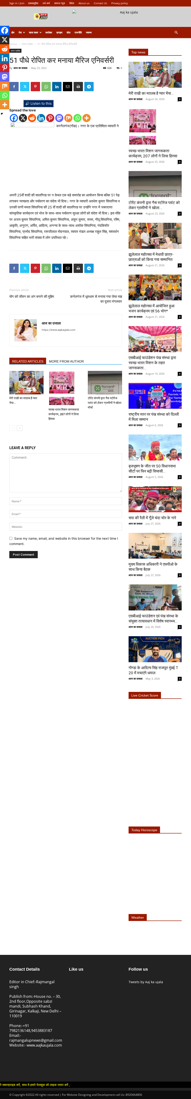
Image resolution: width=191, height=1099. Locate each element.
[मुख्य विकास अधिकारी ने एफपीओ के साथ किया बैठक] (155, 546)
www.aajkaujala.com (44, 1045)
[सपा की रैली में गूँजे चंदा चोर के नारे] (155, 499)
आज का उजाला (20, 68)
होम (12, 32)
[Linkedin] (56, 86)
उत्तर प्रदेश (27, 44)
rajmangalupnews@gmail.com (35, 1040)
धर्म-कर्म (46, 3)
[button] (176, 32)
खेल (68, 32)
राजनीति (78, 32)
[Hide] (2, 114)
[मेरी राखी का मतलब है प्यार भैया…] (26, 382)
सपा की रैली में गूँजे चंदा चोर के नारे (152, 517)
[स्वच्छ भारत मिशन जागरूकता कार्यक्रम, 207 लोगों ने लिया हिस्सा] (65, 388)
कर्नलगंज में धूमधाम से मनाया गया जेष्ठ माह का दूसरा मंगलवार (96, 299)
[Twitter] (24, 86)
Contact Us (100, 3)
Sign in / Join (16, 3)
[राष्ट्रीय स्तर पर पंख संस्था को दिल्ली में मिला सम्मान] (155, 396)
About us (83, 3)
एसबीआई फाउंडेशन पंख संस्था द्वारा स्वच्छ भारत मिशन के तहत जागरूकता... (152, 362)
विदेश (71, 3)
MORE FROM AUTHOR (66, 361)
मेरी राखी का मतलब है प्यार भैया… (151, 93)
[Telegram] (89, 86)
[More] (86, 118)
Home (13, 44)
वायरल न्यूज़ (59, 3)
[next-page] (20, 428)
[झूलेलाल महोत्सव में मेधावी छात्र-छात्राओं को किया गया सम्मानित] (155, 236)
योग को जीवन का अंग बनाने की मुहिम (31, 297)
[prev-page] (12, 428)
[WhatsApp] (46, 86)
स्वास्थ (89, 32)
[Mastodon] (59, 118)
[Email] (67, 86)
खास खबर (33, 32)
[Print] (78, 86)
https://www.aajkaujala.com (58, 329)
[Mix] (68, 118)
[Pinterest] (35, 86)
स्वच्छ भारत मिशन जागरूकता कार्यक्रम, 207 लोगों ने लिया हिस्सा (63, 414)
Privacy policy (119, 3)
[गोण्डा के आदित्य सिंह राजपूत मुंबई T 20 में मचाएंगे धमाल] (155, 649)
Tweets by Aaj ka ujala (146, 982)
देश (20, 32)
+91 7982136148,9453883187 (30, 1028)
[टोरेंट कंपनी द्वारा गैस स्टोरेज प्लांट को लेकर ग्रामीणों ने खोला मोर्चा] (105, 382)
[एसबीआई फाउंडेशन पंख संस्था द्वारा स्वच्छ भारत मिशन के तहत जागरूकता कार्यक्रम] (155, 339)
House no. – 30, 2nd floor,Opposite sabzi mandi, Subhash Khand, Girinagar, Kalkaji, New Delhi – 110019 (35, 1006)
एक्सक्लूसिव (33, 3)
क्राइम (59, 32)
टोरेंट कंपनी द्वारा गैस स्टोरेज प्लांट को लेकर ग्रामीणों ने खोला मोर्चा (104, 402)
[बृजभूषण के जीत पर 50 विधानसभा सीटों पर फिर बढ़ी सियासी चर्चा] (155, 447)
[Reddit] (32, 118)
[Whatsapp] (77, 118)
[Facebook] (14, 86)
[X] (23, 118)
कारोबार (48, 32)
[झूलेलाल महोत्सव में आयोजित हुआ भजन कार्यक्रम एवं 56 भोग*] (155, 288)
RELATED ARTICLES (27, 361)
